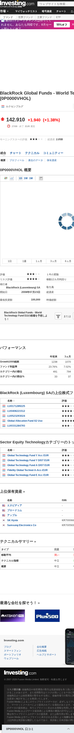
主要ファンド (44, 17)
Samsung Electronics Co (21, 525)
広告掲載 (42, 650)
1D (20, 178)
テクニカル (32, 153)
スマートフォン (12, 650)
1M (31, 178)
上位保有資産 (11, 491)
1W (26, 178)
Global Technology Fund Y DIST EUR (28, 460)
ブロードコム (14, 510)
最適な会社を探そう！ (18, 603)
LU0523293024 (16, 416)
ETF (58, 17)
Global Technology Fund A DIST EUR (28, 465)
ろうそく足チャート (6, 178)
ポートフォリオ (12, 654)
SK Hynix (12, 520)
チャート (61, 11)
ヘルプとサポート (47, 654)
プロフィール (16, 160)
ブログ (7, 646)
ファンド (8, 17)
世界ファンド (25, 17)
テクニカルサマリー (16, 541)
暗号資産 (47, 11)
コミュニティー (53, 153)
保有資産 (52, 160)
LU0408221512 (16, 411)
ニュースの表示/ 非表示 (41, 178)
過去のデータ (35, 160)
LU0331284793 (16, 425)
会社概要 (42, 646)
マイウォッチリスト (26, 11)
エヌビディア (14, 505)
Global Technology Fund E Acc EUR (28, 475)
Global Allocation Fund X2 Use (25, 420)
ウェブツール (11, 658)
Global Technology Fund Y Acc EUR (28, 455)
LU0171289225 (16, 406)
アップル (12, 515)
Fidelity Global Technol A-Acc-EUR (27, 470)
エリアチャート (11, 178)
